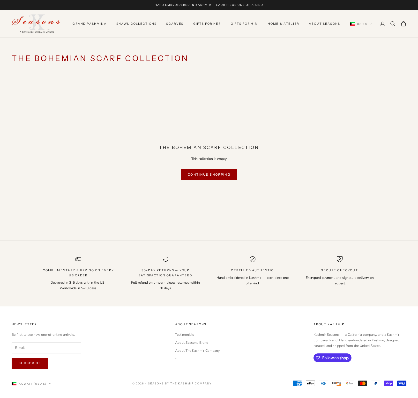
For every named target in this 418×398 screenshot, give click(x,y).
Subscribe (30, 363)
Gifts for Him (244, 23)
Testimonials (184, 334)
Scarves (174, 23)
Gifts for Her (207, 23)
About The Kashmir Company (197, 350)
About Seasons (324, 23)
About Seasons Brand (191, 342)
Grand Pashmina (89, 23)
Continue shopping (209, 174)
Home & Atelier (283, 23)
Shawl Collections (136, 23)
